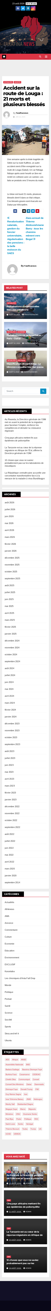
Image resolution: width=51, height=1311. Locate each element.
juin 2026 (9, 516)
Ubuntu (8, 1040)
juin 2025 (9, 599)
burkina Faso (11, 1074)
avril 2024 (9, 696)
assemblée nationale (14, 1064)
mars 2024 (10, 703)
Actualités (8, 82)
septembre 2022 (12, 827)
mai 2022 (9, 855)
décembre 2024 (12, 641)
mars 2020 (10, 869)
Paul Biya (9, 1119)
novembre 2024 (12, 648)
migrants (32, 1109)
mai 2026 (9, 523)
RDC (36, 1119)
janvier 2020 (10, 875)
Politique (21, 360)
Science (8, 1013)
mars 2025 (10, 620)
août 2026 (9, 502)
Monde (8, 985)
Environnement (12, 957)
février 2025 (10, 627)
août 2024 (9, 668)
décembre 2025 (12, 558)
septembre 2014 (12, 882)
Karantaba (10, 971)
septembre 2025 (12, 578)
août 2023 (9, 751)
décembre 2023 (12, 723)
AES (7, 1060)
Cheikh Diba (11, 1079)
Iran (25, 1094)
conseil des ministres (15, 1084)
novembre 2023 (12, 730)
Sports (8, 1027)
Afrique (15, 1060)
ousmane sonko (30, 1114)
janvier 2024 (10, 717)
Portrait (8, 999)
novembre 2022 (12, 813)
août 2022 (9, 834)
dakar (29, 1084)
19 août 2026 (15, 1268)
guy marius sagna (13, 1094)
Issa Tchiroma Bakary (14, 1099)
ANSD (23, 1060)
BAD (28, 1064)
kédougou (38, 1099)
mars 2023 (10, 786)
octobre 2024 (11, 654)
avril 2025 (9, 613)
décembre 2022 (12, 806)
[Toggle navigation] (46, 57)
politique (27, 1119)
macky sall (10, 1104)
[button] (40, 57)
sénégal (29, 1124)
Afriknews (9, 909)
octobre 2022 (11, 820)
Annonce (9, 923)
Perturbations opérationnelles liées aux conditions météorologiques (23, 309)
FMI (37, 1089)
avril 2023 (9, 779)
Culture (8, 937)
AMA (7, 916)
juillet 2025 (10, 592)
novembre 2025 (12, 565)
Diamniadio (39, 1084)
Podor (18, 1119)
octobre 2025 (11, 572)
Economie (21, 332)
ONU (18, 1114)
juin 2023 (9, 765)
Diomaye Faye (12, 1089)
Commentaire (11, 930)
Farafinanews (22, 113)
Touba (24, 1129)
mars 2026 (10, 537)
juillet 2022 (10, 841)
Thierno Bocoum (12, 1129)
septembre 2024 (12, 661)
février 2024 (10, 710)
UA (40, 1129)
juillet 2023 (10, 758)
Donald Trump (26, 1089)
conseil (36, 1079)
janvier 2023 (10, 799)
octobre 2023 (11, 737)
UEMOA (17, 1134)
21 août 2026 (15, 1212)
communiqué (24, 1079)
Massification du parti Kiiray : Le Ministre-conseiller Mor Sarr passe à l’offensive (25, 367)
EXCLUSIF (10, 964)
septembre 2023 (12, 744)
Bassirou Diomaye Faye (32, 1069)
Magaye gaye (11, 1109)
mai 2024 (9, 689)
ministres (9, 1114)
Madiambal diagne (25, 1104)
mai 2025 (9, 606)
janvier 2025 (10, 634)
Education (9, 951)
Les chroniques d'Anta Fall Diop (20, 978)
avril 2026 (9, 530)
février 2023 (10, 793)
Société (17, 82)
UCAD (8, 1134)
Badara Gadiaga (12, 1069)
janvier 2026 (10, 551)
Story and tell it (12, 1033)
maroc (23, 1109)
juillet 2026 (10, 509)
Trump (33, 1129)
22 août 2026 (15, 1183)
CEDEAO (36, 1074)
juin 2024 (9, 682)
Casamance (25, 1074)
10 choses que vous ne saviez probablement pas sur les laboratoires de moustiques (24, 463)
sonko (20, 1124)
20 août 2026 (15, 1240)
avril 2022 (9, 862)
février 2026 (10, 544)
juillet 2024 (10, 675)
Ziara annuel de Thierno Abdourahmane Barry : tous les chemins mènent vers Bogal (35, 228)
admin (28, 1183)
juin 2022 (9, 848)
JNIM (28, 1099)
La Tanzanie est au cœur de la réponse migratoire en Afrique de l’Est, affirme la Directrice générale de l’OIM (23, 450)
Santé (7, 1006)
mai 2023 (9, 772)
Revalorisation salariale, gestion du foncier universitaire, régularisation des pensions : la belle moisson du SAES (15, 237)
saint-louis (10, 1124)
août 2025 (9, 585)
